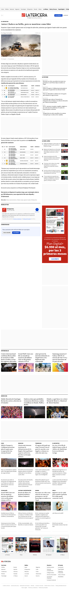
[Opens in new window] (35, 553)
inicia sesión (7, 232)
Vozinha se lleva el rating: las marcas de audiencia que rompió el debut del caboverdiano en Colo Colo (52, 172)
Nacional (12, 9)
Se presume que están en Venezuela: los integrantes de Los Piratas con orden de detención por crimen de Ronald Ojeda (55, 101)
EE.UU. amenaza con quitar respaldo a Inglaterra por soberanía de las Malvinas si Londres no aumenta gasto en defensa (55, 108)
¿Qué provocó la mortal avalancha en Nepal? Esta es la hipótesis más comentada (42, 357)
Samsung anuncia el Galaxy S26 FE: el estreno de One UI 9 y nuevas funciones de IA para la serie (59, 357)
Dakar (7, 200)
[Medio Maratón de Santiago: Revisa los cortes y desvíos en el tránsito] (11, 412)
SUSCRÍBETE (55, 259)
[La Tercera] (7, 553)
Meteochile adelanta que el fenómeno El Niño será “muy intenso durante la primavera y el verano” (43, 482)
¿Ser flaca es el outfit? (57, 513)
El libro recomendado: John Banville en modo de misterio (25, 524)
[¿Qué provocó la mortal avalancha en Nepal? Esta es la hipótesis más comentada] (43, 367)
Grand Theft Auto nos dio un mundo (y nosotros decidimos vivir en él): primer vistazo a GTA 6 (25, 357)
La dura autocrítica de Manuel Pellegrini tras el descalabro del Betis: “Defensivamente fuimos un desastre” (60, 482)
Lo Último (45, 9)
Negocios (17, 9)
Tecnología (23, 9)
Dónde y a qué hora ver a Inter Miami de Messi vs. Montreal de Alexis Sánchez (57, 401)
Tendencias (38, 443)
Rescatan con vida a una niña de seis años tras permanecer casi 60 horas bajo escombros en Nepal (54, 83)
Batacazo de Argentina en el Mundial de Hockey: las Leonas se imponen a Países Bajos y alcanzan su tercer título (52, 151)
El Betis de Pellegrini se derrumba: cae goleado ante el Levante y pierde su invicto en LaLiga (52, 145)
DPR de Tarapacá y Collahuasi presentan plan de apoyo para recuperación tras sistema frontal (55, 89)
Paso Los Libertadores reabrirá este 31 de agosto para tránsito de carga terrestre (54, 94)
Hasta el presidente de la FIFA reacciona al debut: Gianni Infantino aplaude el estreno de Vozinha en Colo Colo (52, 158)
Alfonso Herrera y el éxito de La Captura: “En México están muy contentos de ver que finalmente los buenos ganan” (25, 515)
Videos (40, 9)
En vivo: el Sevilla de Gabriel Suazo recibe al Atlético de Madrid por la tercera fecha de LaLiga (59, 449)
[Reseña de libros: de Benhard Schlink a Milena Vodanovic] (26, 506)
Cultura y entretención (24, 490)
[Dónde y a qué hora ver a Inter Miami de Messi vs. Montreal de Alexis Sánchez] (57, 412)
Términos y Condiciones (17, 218)
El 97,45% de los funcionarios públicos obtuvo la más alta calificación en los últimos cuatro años (25, 472)
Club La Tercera (53, 9)
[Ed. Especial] (49, 553)
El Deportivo (30, 9)
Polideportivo (34, 200)
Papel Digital (61, 9)
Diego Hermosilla (7, 33)
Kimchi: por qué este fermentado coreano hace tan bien (60, 524)
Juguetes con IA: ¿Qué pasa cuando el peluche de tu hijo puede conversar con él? (59, 495)
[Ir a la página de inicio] (34, 15)
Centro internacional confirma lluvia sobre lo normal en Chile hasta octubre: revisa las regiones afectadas (8, 357)
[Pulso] (21, 553)
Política (7, 9)
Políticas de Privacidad (27, 218)
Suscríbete (16, 232)
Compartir (4, 59)
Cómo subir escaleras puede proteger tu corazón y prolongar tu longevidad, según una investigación (42, 472)
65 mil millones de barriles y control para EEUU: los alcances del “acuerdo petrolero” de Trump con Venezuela (42, 526)
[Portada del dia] (55, 233)
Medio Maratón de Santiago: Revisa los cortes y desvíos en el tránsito (11, 401)
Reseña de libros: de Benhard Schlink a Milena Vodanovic (24, 494)
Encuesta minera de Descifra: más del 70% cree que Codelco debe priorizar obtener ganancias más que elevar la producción (25, 483)
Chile (2, 443)
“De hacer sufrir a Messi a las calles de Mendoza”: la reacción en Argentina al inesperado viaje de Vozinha (51, 165)
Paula (54, 490)
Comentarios (11, 59)
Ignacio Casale (27, 200)
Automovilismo (13, 200)
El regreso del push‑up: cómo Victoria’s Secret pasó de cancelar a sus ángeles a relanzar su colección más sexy (42, 449)
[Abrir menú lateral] (2, 15)
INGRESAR (65, 15)
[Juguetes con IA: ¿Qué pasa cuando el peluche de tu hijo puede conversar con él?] (60, 506)
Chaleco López (20, 200)
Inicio (2, 9)
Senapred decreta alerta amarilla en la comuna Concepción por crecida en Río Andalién (54, 114)
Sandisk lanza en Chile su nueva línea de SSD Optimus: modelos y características (8, 514)
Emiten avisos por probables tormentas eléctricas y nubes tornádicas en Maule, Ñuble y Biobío (34, 402)
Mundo (35, 9)
